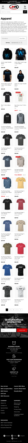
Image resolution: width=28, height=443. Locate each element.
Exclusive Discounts (6, 427)
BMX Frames (4, 391)
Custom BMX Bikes (19, 386)
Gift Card (3, 393)
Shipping (16, 407)
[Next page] (20, 309)
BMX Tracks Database (6, 422)
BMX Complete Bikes (6, 388)
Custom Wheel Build (20, 388)
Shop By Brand (18, 391)
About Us (3, 403)
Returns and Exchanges (17, 403)
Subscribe (22, 330)
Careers (3, 413)
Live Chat (14, 376)
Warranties (17, 411)
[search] (25, 12)
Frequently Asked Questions (18, 415)
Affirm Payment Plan (6, 425)
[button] (3, 7)
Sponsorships (4, 408)
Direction (14, 365)
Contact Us (4, 405)
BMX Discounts (5, 396)
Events (2, 410)
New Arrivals (4, 386)
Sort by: (8, 42)
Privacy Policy (17, 409)
